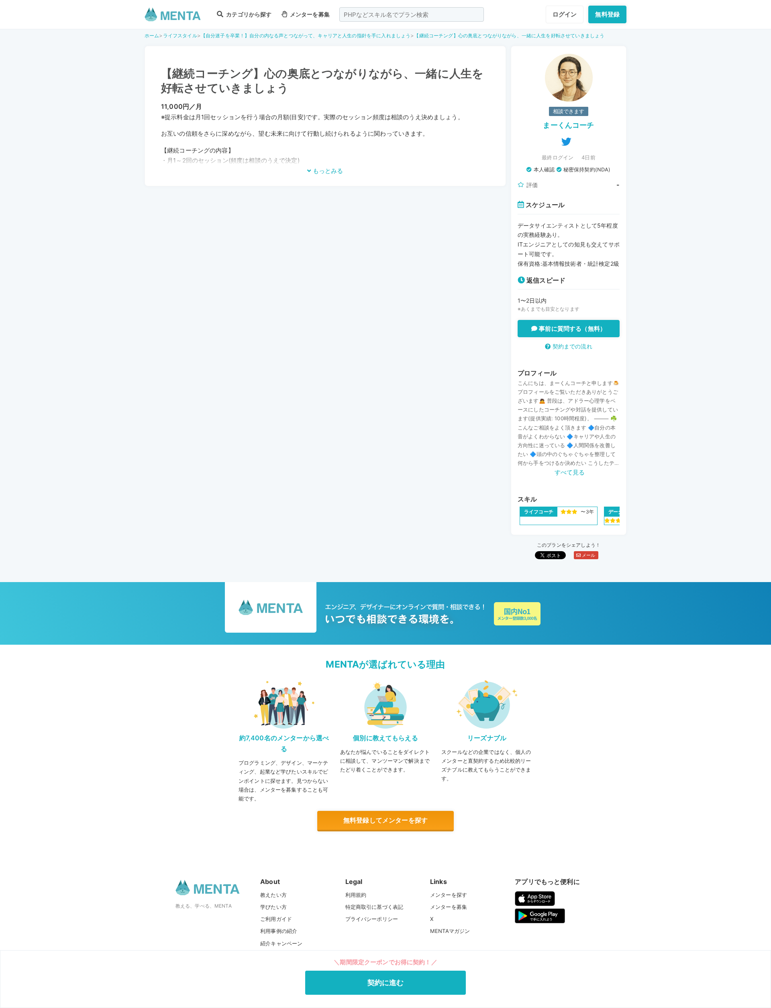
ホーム (152, 36)
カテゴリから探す (248, 14)
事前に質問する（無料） (571, 328)
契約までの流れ (571, 346)
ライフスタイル (180, 36)
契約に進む (385, 982)
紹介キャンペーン (281, 943)
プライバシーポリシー (371, 919)
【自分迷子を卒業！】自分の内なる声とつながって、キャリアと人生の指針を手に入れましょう (305, 36)
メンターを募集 (309, 14)
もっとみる (327, 171)
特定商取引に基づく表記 (374, 907)
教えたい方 (273, 895)
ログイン (565, 14)
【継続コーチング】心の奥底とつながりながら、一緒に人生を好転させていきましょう (509, 36)
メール (588, 555)
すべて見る (570, 472)
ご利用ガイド (276, 919)
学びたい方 (273, 907)
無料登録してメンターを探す (385, 820)
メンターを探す (448, 895)
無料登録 (607, 14)
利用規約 (356, 895)
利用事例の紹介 (278, 931)
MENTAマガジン (450, 931)
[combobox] (411, 14)
